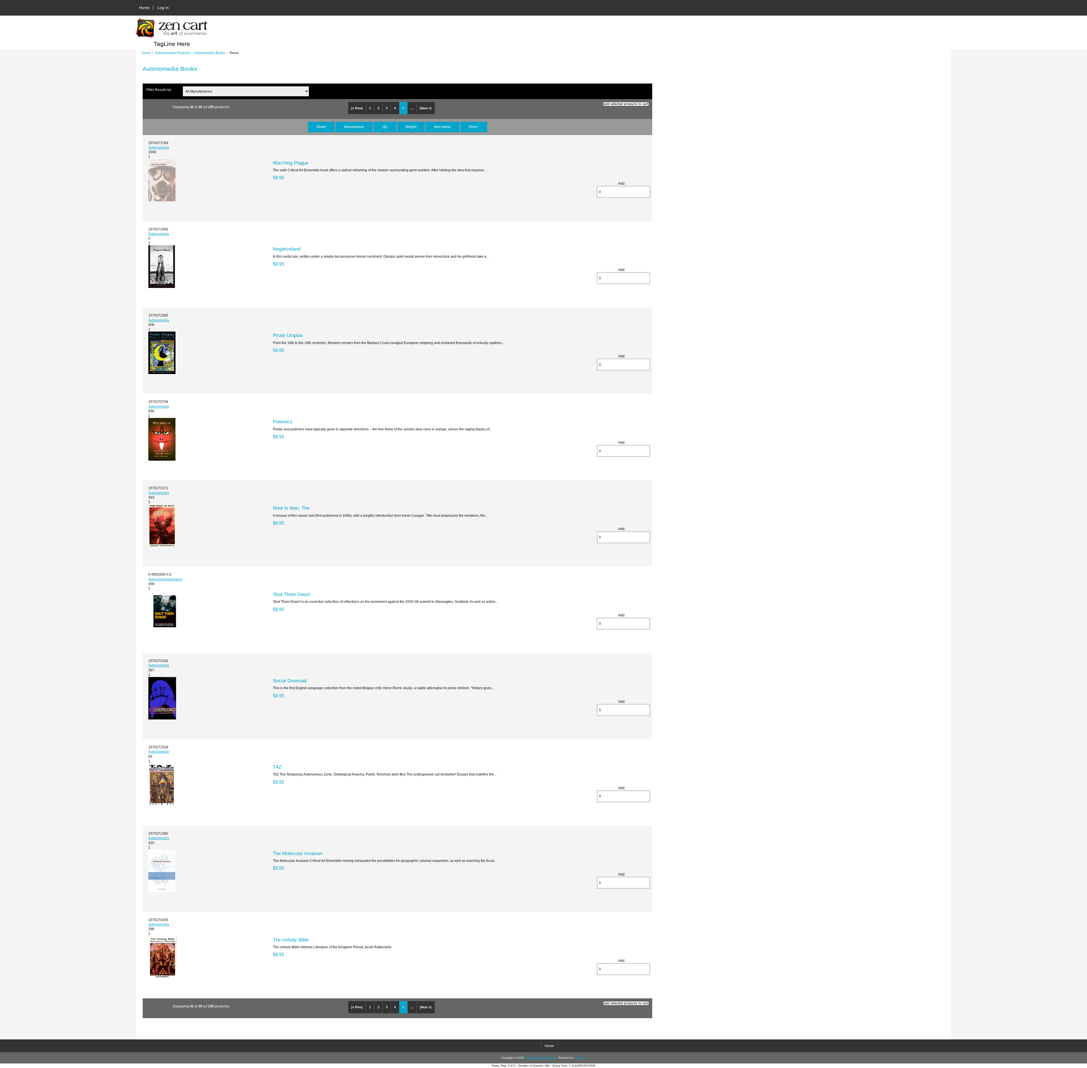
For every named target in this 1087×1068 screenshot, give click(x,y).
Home (144, 7)
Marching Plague (290, 163)
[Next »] (425, 108)
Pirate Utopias (288, 335)
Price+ (474, 127)
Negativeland (286, 249)
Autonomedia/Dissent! (165, 579)
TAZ (277, 767)
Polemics (282, 421)
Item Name (442, 127)
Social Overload (290, 680)
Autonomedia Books (209, 53)
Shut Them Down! (292, 594)
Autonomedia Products (172, 53)
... (412, 108)
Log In (163, 7)
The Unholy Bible (291, 940)
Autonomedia (158, 147)
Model (321, 127)
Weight (411, 127)
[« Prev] (357, 108)
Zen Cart (580, 1057)
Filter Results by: (159, 89)
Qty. (385, 127)
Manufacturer (354, 127)
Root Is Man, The (291, 508)
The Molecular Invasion (297, 853)
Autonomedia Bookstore (541, 1057)
